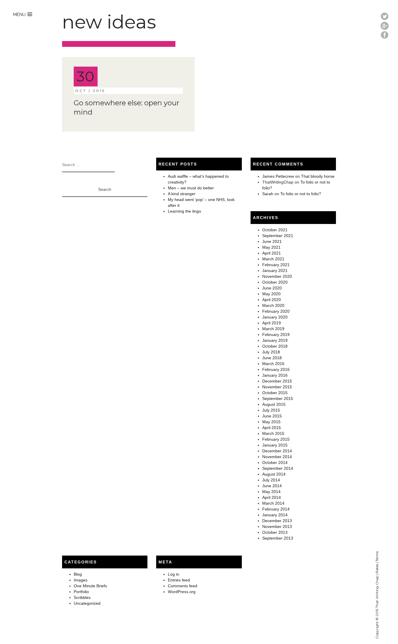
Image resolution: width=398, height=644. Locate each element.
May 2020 (271, 293)
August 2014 (274, 474)
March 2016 (273, 363)
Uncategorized (87, 603)
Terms (377, 556)
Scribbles (82, 597)
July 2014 (271, 480)
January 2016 (275, 375)
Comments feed (182, 585)
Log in (173, 574)
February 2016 (276, 369)
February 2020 (276, 311)
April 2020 (271, 299)
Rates (377, 568)
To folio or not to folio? (300, 193)
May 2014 (271, 491)
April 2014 (271, 497)
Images (80, 580)
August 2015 (274, 404)
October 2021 (275, 229)
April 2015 (271, 427)
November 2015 (277, 387)
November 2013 (277, 526)
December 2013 (277, 520)
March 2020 (273, 305)
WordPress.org (182, 591)
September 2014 (277, 468)
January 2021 (275, 270)
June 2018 (272, 357)
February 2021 (276, 264)
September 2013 (277, 538)
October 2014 (275, 462)
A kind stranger (182, 193)
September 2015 (277, 398)
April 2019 (271, 323)
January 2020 (275, 317)
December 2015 (277, 381)
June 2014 (272, 485)
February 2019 (276, 334)
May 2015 (271, 421)
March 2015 (273, 433)
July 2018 (271, 352)
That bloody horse (317, 176)
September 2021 (277, 235)
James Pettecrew (278, 176)
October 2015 (275, 392)
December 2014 (277, 451)
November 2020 (277, 276)
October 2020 (275, 282)
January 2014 (275, 515)
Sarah (267, 193)
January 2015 (275, 445)
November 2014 (277, 456)
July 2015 (271, 410)
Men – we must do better (191, 188)
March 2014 (273, 503)
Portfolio (81, 591)
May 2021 (271, 247)
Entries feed (179, 580)
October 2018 (275, 346)
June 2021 (272, 241)
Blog (78, 574)
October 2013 (275, 532)
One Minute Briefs (90, 585)
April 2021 (271, 253)
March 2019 (273, 328)
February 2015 (276, 439)
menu (19, 14)
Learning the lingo (184, 211)
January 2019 (275, 340)
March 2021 (273, 259)
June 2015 (272, 416)
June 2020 (272, 288)
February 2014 (276, 509)
